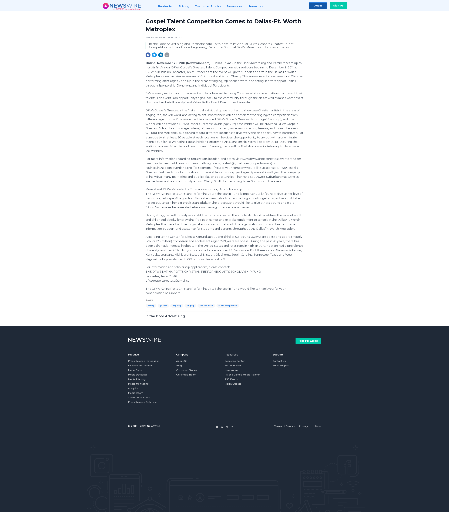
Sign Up (338, 5)
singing (190, 306)
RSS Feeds (231, 379)
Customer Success (139, 397)
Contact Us (279, 361)
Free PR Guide (308, 340)
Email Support (281, 365)
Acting (151, 306)
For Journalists (233, 365)
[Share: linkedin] (161, 55)
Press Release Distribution (143, 361)
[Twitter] (222, 426)
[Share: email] (167, 55)
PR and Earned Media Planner (242, 374)
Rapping (176, 306)
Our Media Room (186, 374)
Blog (179, 365)
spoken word (206, 306)
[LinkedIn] (227, 426)
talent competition (228, 306)
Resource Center (234, 361)
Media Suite (135, 370)
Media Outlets (232, 383)
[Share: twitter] (154, 55)
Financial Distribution (140, 365)
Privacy (303, 426)
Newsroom (231, 370)
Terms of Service (284, 426)
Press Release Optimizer (143, 402)
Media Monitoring (138, 383)
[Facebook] (217, 426)
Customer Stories (186, 370)
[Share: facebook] (148, 55)
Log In (318, 5)
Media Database (138, 374)
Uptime (316, 426)
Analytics (133, 388)
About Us (181, 361)
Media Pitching (137, 379)
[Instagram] (232, 426)
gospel (163, 306)
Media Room (135, 392)
